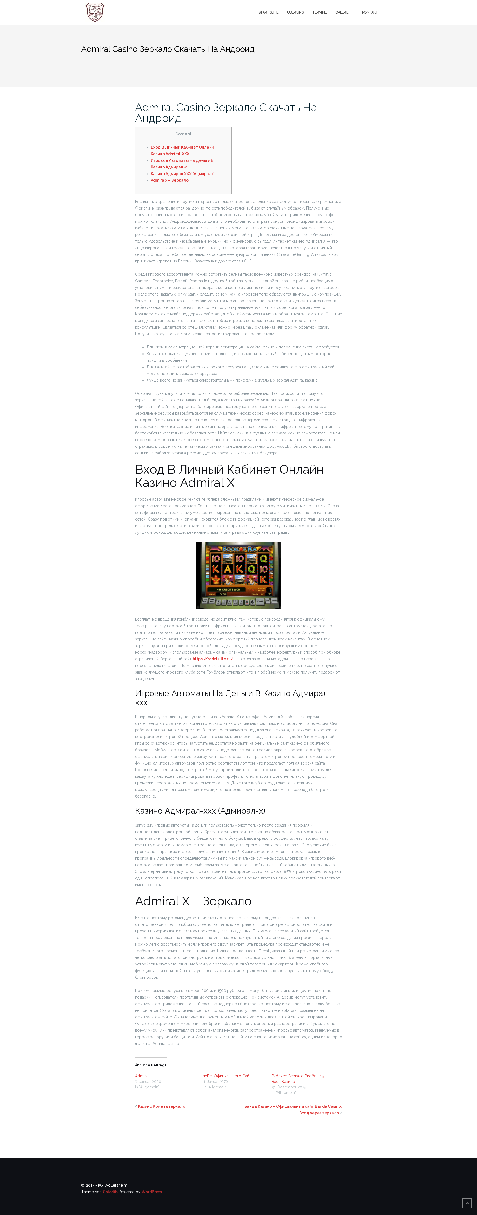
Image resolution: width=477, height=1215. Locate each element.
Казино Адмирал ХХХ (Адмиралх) (182, 173)
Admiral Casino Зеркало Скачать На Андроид (226, 112)
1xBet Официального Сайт (227, 1076)
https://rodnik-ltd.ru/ (213, 659)
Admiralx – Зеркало (170, 180)
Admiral (142, 1076)
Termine (319, 12)
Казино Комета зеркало (161, 1106)
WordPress (152, 1192)
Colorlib (110, 1192)
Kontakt (370, 12)
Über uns (295, 12)
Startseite (268, 12)
